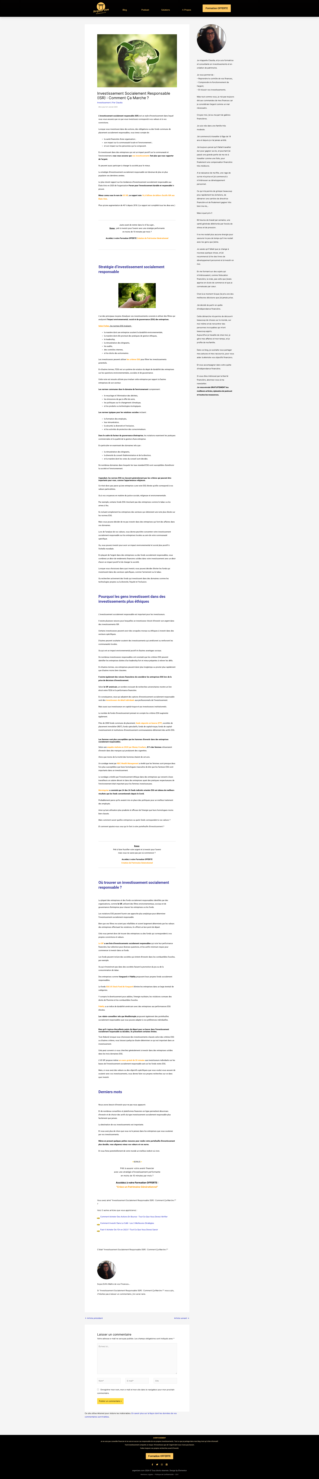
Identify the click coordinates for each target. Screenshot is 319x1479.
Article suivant (181, 1318)
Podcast (145, 9)
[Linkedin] (167, 1465)
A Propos (186, 9)
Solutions (165, 9)
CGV (176, 1474)
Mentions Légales (147, 1474)
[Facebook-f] (152, 1465)
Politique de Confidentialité (164, 1474)
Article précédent (94, 1318)
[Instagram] (162, 1465)
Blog (124, 9)
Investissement (104, 102)
